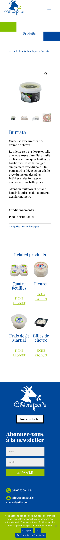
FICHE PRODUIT (19, 300)
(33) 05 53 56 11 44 (21, 490)
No (38, 530)
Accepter (27, 530)
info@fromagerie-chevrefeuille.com (20, 500)
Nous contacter (30, 419)
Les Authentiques (28, 51)
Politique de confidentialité (31, 535)
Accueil (13, 51)
